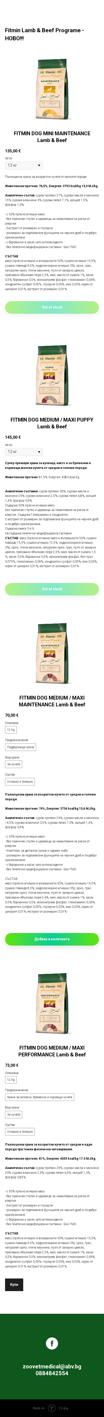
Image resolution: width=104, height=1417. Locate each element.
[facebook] (52, 1343)
